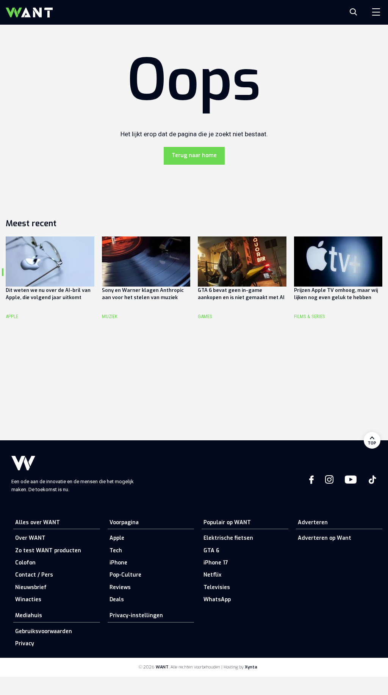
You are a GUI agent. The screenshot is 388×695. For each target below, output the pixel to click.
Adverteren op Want (324, 538)
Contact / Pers (34, 574)
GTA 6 (211, 550)
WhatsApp (217, 599)
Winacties (28, 599)
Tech (116, 550)
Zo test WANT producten (48, 550)
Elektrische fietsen (228, 538)
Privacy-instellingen (136, 615)
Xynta (251, 667)
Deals (117, 599)
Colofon (25, 562)
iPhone (118, 562)
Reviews (120, 587)
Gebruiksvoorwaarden (43, 631)
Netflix (212, 574)
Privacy (24, 643)
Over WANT (30, 538)
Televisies (216, 587)
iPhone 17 (215, 562)
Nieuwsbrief (31, 587)
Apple (117, 538)
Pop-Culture (125, 574)
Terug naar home (194, 155)
